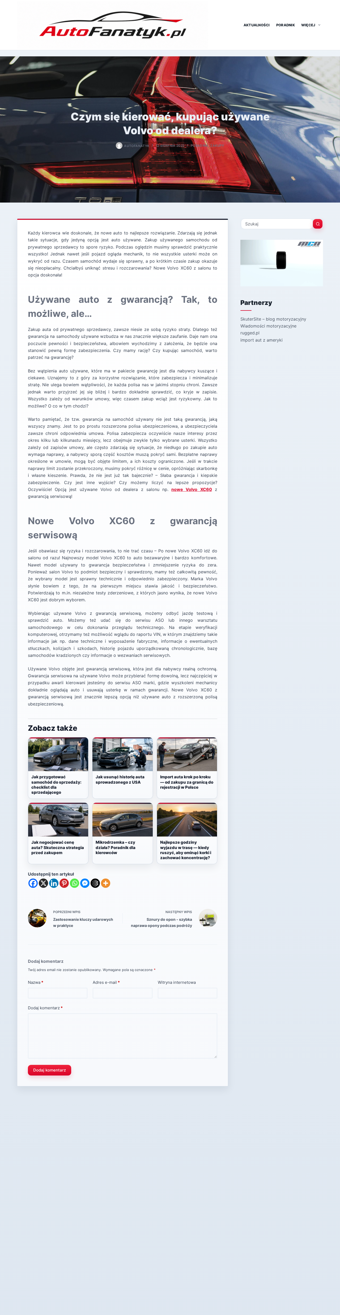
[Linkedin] (53, 883)
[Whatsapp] (74, 883)
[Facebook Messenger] (85, 883)
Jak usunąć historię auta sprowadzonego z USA (120, 779)
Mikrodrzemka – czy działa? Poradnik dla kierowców (115, 847)
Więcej (308, 25)
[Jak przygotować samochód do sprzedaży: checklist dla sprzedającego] (58, 754)
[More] (105, 883)
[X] (43, 883)
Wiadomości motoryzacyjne (268, 326)
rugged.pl (250, 333)
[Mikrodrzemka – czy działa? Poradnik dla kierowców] (122, 820)
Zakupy (217, 146)
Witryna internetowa (177, 982)
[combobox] (277, 224)
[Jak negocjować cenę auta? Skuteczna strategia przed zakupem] (58, 820)
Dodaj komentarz (45, 1007)
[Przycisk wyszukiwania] (317, 224)
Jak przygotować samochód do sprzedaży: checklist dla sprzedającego (56, 784)
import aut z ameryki (261, 340)
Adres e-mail (106, 982)
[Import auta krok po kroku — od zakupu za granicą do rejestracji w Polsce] (187, 754)
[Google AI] (95, 883)
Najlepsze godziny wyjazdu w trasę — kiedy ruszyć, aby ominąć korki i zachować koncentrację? (185, 850)
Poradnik (285, 25)
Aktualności (257, 25)
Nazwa (35, 982)
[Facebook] (33, 883)
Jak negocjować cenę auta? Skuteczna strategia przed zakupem (57, 847)
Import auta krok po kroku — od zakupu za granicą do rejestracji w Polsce (186, 781)
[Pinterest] (64, 883)
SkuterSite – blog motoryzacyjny (273, 319)
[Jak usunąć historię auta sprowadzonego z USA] (122, 754)
